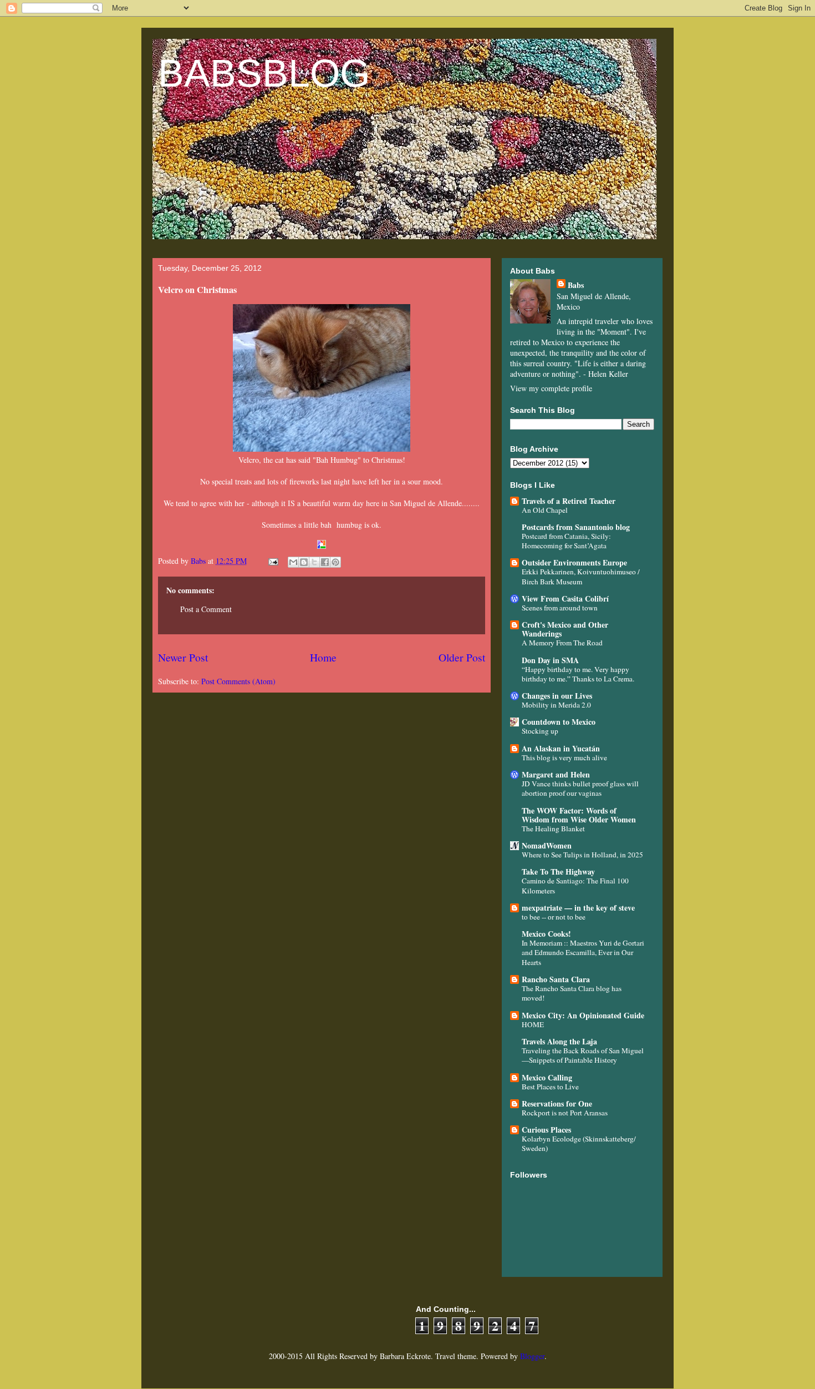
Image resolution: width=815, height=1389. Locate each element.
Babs (576, 285)
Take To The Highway (558, 871)
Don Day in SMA (550, 660)
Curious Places (546, 1129)
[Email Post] (272, 560)
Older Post (462, 657)
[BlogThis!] (303, 562)
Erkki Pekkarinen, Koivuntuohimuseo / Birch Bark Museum (581, 576)
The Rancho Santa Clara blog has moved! (572, 993)
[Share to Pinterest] (335, 562)
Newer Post (183, 657)
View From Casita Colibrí (565, 598)
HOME (533, 1024)
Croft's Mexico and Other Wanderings (565, 629)
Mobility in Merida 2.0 (556, 705)
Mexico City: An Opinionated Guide (583, 1015)
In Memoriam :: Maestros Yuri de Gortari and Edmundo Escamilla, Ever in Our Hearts (583, 952)
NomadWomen (547, 845)
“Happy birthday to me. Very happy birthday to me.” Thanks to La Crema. (578, 674)
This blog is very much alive (564, 757)
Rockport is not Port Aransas (565, 1113)
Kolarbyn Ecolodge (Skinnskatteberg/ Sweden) (579, 1143)
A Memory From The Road (562, 643)
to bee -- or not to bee (553, 917)
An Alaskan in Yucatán (561, 748)
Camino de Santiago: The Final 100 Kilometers (575, 885)
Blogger (532, 1356)
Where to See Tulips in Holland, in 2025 (582, 855)
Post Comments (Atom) (238, 681)
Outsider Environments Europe (574, 562)
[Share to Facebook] (324, 562)
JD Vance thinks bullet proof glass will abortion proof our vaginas (580, 788)
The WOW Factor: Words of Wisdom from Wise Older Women (579, 815)
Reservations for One (557, 1103)
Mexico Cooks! (546, 934)
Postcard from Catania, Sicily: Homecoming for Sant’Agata (566, 540)
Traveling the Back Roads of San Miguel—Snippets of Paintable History (583, 1055)
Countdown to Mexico (558, 722)
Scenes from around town (560, 608)
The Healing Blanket (553, 829)
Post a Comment (206, 609)
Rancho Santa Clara (556, 979)
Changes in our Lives (557, 695)
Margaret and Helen (556, 774)
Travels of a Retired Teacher (568, 501)
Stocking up (540, 731)
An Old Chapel (545, 510)
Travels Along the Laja (559, 1041)
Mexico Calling (547, 1077)
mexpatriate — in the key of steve (578, 907)
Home (323, 657)
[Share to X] (314, 562)
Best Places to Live (550, 1087)
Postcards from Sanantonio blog (576, 527)
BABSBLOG (264, 73)
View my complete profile (551, 388)
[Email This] (293, 562)
